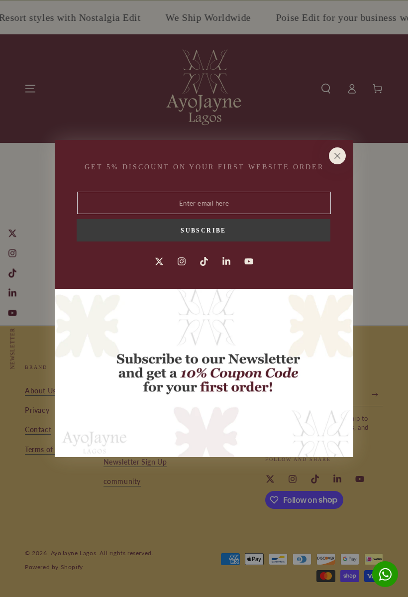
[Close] (337, 156)
